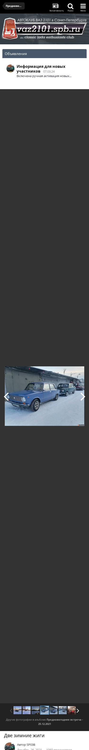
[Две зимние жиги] (45, 710)
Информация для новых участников (41, 69)
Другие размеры (58, 96)
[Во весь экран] (80, 96)
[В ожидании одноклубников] (27, 710)
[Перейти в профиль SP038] (10, 68)
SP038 (31, 744)
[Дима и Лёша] (83, 396)
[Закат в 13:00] (6, 396)
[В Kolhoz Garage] (72, 710)
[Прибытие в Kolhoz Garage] (63, 710)
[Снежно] (18, 710)
